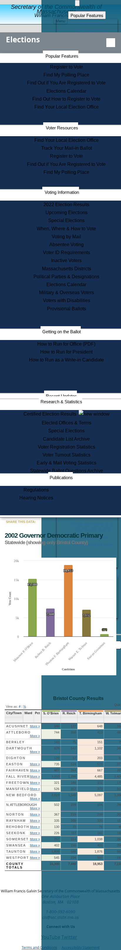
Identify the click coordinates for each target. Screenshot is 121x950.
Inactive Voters (66, 260)
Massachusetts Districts (66, 268)
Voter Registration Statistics (66, 446)
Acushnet (17, 726)
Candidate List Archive (66, 438)
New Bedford (21, 795)
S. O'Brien (51, 713)
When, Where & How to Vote (66, 228)
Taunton (16, 851)
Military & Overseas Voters (66, 292)
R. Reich (69, 713)
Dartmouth (19, 748)
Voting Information (62, 192)
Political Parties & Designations (66, 276)
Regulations (36, 489)
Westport (17, 857)
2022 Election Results (66, 204)
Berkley (15, 742)
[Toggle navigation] (110, 42)
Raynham (16, 820)
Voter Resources (62, 127)
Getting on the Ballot (61, 331)
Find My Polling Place (66, 74)
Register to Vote (66, 66)
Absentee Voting (66, 244)
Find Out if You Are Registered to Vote (66, 82)
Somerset (17, 839)
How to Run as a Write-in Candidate (66, 359)
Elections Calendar (66, 91)
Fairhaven (17, 770)
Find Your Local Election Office (66, 106)
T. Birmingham (90, 713)
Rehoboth (17, 827)
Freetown (17, 782)
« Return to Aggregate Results (78, 704)
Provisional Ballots (66, 308)
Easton (14, 764)
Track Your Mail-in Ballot (66, 148)
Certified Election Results (51, 413)
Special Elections (66, 220)
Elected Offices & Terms (66, 422)
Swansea (16, 845)
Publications (61, 477)
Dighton (16, 758)
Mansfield (18, 789)
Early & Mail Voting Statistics (66, 462)
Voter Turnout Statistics (66, 454)
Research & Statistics (61, 401)
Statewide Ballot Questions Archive (66, 470)
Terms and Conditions (39, 947)
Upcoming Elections (67, 212)
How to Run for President (66, 351)
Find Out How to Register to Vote (66, 98)
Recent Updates (61, 396)
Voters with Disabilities (66, 300)
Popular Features (62, 56)
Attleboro (18, 732)
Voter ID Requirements (66, 252)
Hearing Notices (36, 497)
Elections (23, 39)
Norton (15, 814)
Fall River (18, 776)
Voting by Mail (66, 236)
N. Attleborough (21, 804)
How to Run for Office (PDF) (66, 343)
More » (35, 726)
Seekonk (16, 833)
